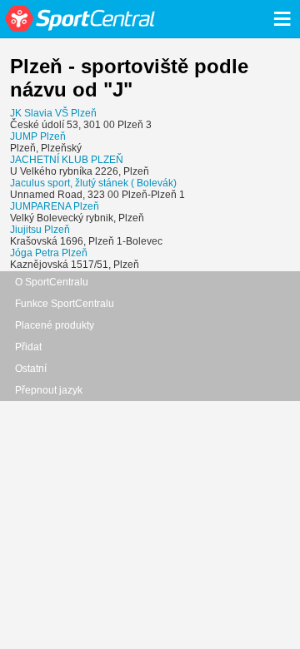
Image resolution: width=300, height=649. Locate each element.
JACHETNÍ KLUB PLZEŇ (66, 160)
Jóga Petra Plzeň (49, 253)
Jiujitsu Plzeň (40, 229)
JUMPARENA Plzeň (54, 206)
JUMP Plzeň (38, 136)
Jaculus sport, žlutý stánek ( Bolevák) (93, 183)
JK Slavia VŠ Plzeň (53, 113)
